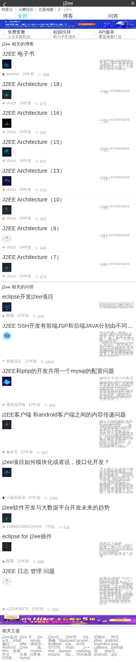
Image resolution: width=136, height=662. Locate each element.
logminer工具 (39, 651)
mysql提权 (28, 658)
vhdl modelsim (53, 651)
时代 (115, 637)
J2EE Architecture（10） (33, 199)
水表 (23, 654)
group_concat (116, 654)
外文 (6, 654)
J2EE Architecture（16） (33, 113)
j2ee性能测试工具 (88, 637)
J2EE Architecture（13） (33, 171)
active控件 (7, 640)
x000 (80, 644)
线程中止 (42, 647)
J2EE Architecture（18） (33, 84)
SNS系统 (84, 654)
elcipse (54, 654)
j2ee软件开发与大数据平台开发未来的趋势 (56, 507)
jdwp (98, 640)
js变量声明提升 (39, 654)
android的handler (113, 640)
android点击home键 (102, 654)
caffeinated (102, 647)
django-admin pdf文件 (67, 651)
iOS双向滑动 (11, 658)
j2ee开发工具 (74, 637)
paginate (116, 644)
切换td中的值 (102, 637)
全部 (23, 16)
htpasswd (67, 640)
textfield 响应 (56, 644)
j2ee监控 (9, 637)
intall (17, 640)
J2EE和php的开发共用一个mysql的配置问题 (58, 371)
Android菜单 (11, 647)
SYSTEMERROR (56, 647)
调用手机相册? (39, 644)
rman (69, 647)
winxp (35, 640)
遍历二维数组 (11, 644)
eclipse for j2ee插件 (27, 536)
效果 (17, 651)
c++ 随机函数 (88, 647)
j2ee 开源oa (28, 637)
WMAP (25, 644)
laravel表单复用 (85, 640)
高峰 (52, 640)
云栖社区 (26, 9)
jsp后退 (70, 654)
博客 (68, 16)
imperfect (102, 644)
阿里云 (7, 9)
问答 (113, 16)
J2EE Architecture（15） (33, 142)
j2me (24, 647)
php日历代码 (113, 651)
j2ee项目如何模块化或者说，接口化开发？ (56, 462)
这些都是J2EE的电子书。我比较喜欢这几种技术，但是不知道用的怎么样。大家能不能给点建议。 (116, 64)
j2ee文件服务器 (56, 637)
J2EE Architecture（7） (32, 257)
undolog (83, 651)
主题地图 (45, 9)
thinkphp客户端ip (7, 651)
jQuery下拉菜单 (70, 644)
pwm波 (117, 647)
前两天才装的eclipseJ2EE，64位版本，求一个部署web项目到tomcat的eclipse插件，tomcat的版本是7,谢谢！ (116, 549)
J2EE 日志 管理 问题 (28, 571)
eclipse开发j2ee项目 (27, 297)
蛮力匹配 (99, 651)
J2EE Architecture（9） (32, 228)
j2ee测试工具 (42, 637)
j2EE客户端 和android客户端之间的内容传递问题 (64, 414)
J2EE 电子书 (18, 54)
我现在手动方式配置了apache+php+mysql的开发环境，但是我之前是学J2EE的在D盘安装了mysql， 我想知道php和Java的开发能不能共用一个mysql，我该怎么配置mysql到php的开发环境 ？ (116, 388)
